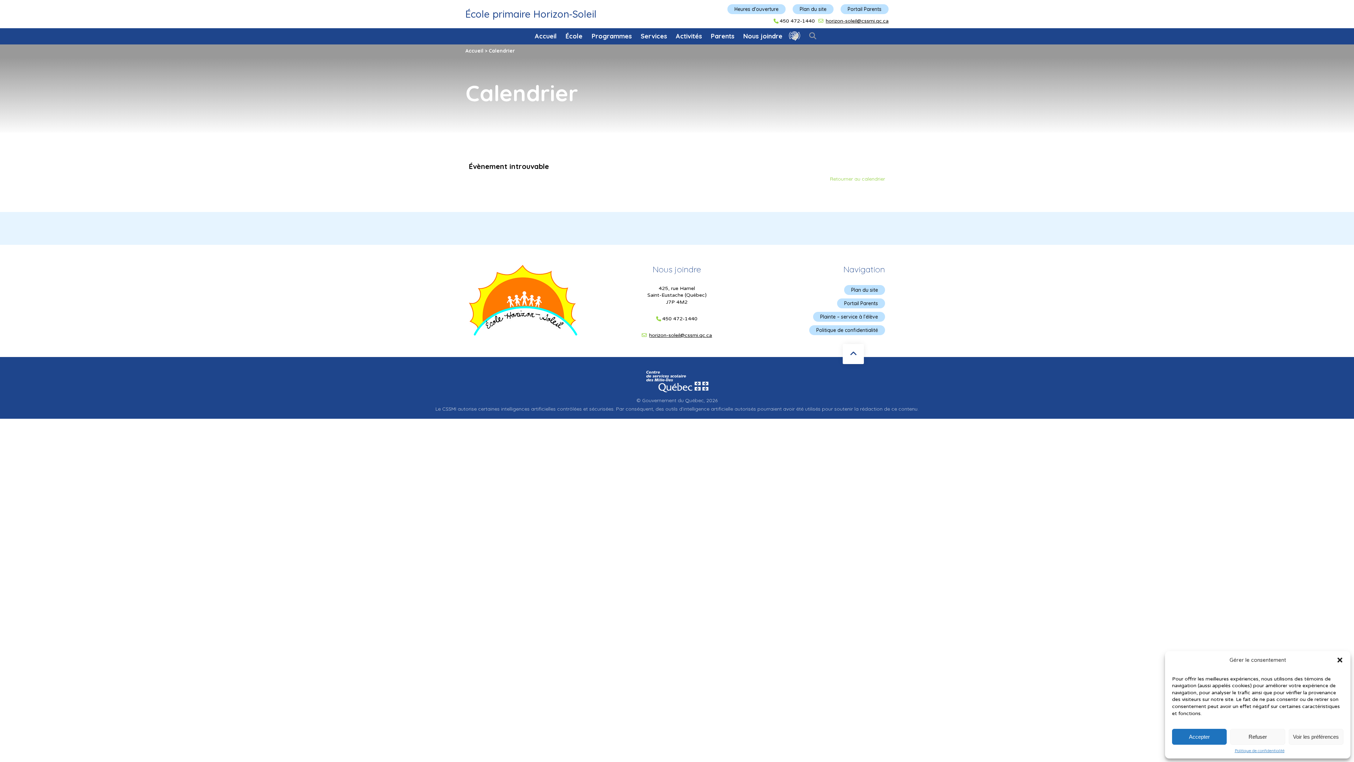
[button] (1339, 660)
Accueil (546, 36)
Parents (722, 36)
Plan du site (813, 9)
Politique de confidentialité (1260, 750)
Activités (689, 36)
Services (654, 36)
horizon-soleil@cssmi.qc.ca (857, 21)
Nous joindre (762, 36)
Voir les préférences (1316, 737)
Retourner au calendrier (857, 179)
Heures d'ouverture (756, 9)
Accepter (1199, 737)
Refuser (1258, 737)
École (574, 36)
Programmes (612, 36)
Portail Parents (865, 9)
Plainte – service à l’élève (849, 317)
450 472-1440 (797, 21)
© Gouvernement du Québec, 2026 (677, 400)
